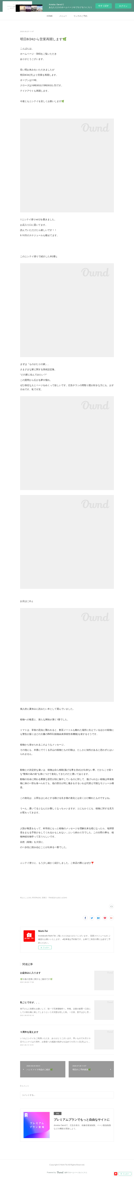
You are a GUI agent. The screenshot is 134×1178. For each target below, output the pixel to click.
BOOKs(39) (36, 897)
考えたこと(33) (25, 897)
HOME (50, 15)
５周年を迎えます (29, 1031)
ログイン (123, 5)
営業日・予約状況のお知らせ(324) (54, 897)
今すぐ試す (103, 5)
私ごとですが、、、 (30, 1002)
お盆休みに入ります (30, 972)
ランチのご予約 (80, 15)
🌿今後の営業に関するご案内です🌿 (36, 979)
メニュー (63, 15)
